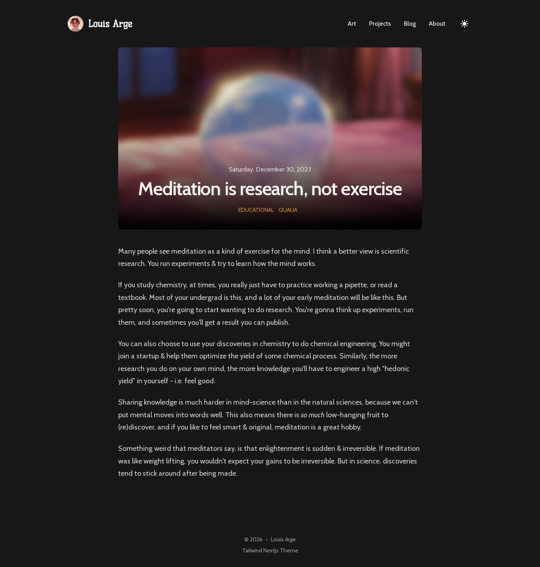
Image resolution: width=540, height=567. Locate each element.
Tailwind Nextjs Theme (270, 550)
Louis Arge (283, 539)
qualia (288, 209)
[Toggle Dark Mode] (464, 23)
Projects (380, 23)
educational (256, 209)
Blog (410, 23)
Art (351, 23)
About (437, 23)
